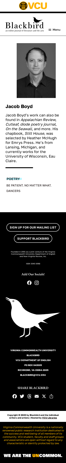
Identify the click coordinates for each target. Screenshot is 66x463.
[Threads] (29, 396)
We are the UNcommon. (33, 455)
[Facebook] (29, 283)
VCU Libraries (49, 417)
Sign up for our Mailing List (33, 227)
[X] (44, 396)
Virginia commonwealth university (33, 350)
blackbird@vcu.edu (33, 375)
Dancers (13, 191)
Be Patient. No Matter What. (29, 185)
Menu (56, 29)
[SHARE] (51, 396)
